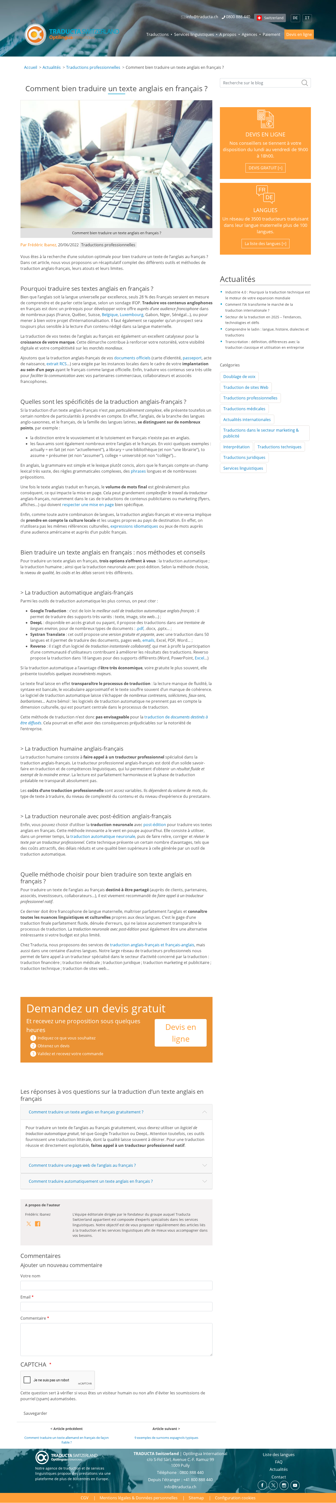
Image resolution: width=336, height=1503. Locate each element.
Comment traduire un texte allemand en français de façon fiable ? (66, 1440)
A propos (227, 34)
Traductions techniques (280, 447)
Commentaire (33, 1318)
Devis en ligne (299, 34)
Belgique (110, 314)
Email (25, 1297)
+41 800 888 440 (198, 1479)
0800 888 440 (192, 1472)
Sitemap (196, 1498)
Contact (279, 1477)
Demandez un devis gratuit (96, 1008)
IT (307, 18)
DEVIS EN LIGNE (265, 134)
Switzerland (274, 17)
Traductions (157, 34)
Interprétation (236, 447)
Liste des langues (279, 1454)
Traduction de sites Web (245, 387)
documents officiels (132, 358)
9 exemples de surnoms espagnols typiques (166, 1437)
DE (295, 18)
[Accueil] (72, 34)
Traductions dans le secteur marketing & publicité (261, 433)
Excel (199, 658)
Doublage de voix (239, 376)
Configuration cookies (235, 1498)
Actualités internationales (247, 419)
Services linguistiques (194, 34)
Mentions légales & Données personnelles (139, 1498)
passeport (192, 358)
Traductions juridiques (244, 457)
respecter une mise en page (88, 504)
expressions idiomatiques (134, 526)
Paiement (271, 34)
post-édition (154, 824)
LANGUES (265, 210)
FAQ (278, 1462)
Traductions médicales (244, 408)
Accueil (30, 67)
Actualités (52, 67)
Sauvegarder (35, 1413)
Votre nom (30, 1276)
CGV (85, 1498)
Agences (249, 34)
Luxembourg (131, 314)
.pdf (139, 628)
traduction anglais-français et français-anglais (152, 945)
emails (148, 640)
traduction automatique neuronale (102, 836)
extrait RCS (56, 363)
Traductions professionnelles (93, 67)
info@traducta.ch (180, 1486)
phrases (138, 471)
